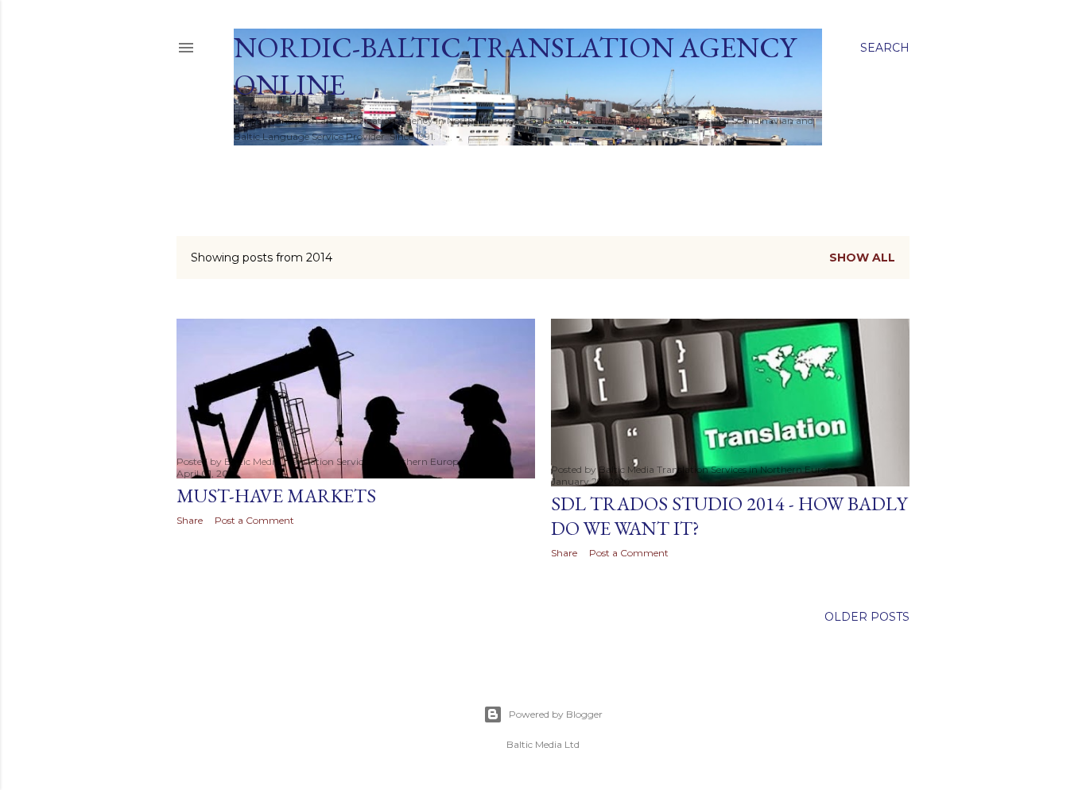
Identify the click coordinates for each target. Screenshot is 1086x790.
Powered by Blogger (556, 714)
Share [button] (189, 520)
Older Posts (867, 617)
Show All (862, 257)
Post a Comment (254, 520)
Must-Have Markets (276, 495)
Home (258, 166)
